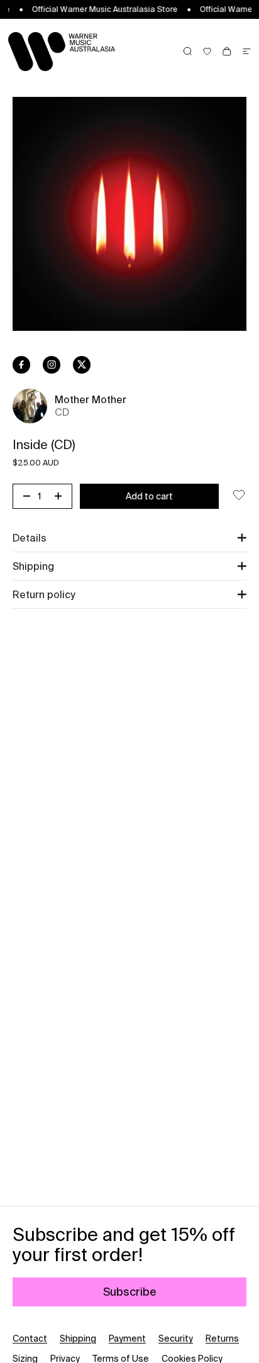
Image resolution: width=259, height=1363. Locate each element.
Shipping (78, 1338)
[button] (129, 538)
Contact (30, 1338)
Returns (222, 1338)
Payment (127, 1338)
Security (175, 1338)
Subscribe (130, 1291)
